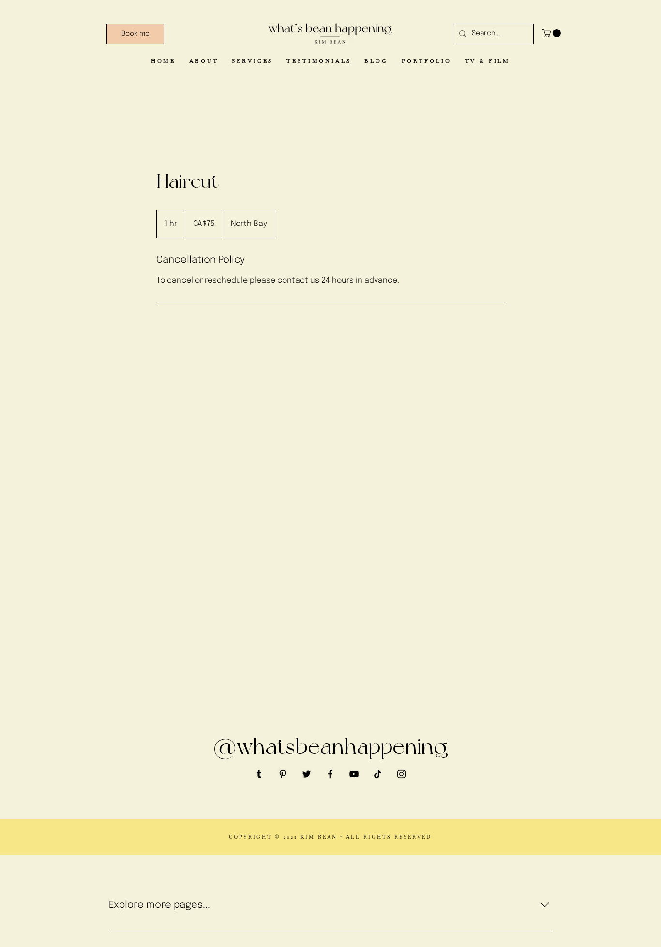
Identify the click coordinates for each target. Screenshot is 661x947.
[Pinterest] (282, 774)
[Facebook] (330, 774)
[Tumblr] (259, 774)
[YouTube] (354, 774)
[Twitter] (306, 774)
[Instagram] (401, 774)
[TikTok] (377, 774)
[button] (552, 33)
